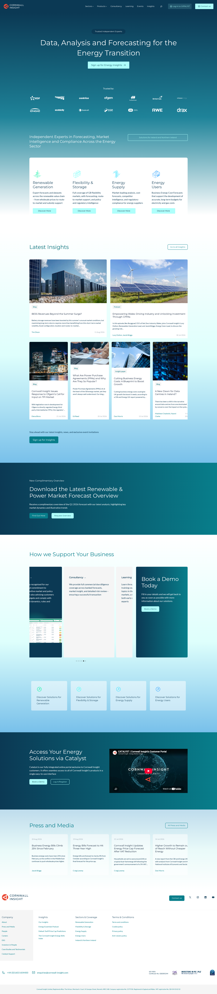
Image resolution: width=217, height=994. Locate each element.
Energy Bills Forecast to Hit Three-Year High (88, 847)
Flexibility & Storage (83, 927)
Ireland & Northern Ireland (85, 940)
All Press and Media (176, 825)
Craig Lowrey (78, 870)
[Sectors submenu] (93, 6)
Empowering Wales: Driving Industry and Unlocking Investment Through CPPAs (149, 315)
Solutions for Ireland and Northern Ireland (158, 137)
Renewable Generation (84, 922)
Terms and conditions (120, 922)
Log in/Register (60, 782)
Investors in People (9, 945)
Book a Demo (150, 609)
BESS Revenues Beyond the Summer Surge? (57, 314)
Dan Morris (159, 870)
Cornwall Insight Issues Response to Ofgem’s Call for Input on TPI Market (48, 394)
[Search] (161, 6)
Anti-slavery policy (119, 936)
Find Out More (38, 516)
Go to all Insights (177, 247)
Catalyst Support (8, 954)
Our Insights (43, 922)
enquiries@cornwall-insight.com (52, 972)
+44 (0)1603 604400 (17, 972)
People (4, 931)
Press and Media (8, 927)
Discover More (44, 211)
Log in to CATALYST (181, 6)
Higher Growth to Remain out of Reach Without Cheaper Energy (172, 848)
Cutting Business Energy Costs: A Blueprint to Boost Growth (129, 381)
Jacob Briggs (36, 870)
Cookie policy (117, 927)
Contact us (206, 6)
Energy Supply (80, 931)
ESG (3, 940)
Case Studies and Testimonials (13, 949)
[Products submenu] (106, 6)
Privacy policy (117, 931)
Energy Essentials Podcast (49, 927)
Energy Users (80, 936)
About (4, 922)
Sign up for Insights (44, 439)
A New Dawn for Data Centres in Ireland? (167, 393)
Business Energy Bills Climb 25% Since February (47, 847)
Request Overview (62, 516)
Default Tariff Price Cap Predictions (52, 931)
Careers (5, 936)
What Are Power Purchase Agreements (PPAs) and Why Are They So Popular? (89, 378)
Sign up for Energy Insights (106, 65)
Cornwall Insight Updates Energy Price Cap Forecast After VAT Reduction (129, 848)
